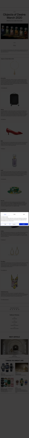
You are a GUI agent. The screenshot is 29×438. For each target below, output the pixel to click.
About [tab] (24, 214)
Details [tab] (14, 214)
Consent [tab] (5, 214)
